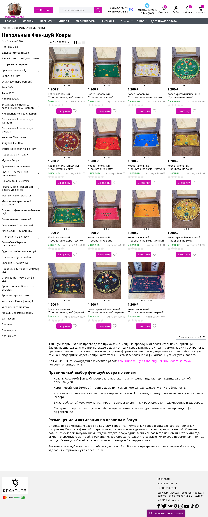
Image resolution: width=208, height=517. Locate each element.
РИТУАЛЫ (108, 21)
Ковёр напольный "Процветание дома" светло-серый (65, 97)
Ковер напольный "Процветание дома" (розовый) (100, 240)
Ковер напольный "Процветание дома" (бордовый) (100, 169)
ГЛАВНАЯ (10, 21)
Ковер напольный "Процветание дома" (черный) (146, 310)
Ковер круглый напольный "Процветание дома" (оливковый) (184, 240)
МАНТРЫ (64, 21)
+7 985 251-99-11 (118, 8)
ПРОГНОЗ (46, 21)
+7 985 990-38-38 (118, 11)
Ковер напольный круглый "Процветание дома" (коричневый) (64, 169)
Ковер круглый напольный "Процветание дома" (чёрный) (106, 310)
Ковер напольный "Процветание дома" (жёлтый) (146, 239)
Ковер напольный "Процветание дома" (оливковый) (180, 169)
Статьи (125, 21)
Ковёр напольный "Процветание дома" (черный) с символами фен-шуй (66, 312)
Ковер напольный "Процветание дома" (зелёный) (100, 97)
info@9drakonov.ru (168, 500)
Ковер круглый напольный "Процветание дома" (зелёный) (184, 97)
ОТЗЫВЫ (28, 21)
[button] (166, 513)
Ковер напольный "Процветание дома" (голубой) (146, 167)
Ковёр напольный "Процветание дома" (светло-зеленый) (66, 240)
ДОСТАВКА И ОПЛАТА (164, 21)
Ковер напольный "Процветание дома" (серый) (145, 95)
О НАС (140, 21)
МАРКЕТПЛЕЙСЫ (85, 21)
